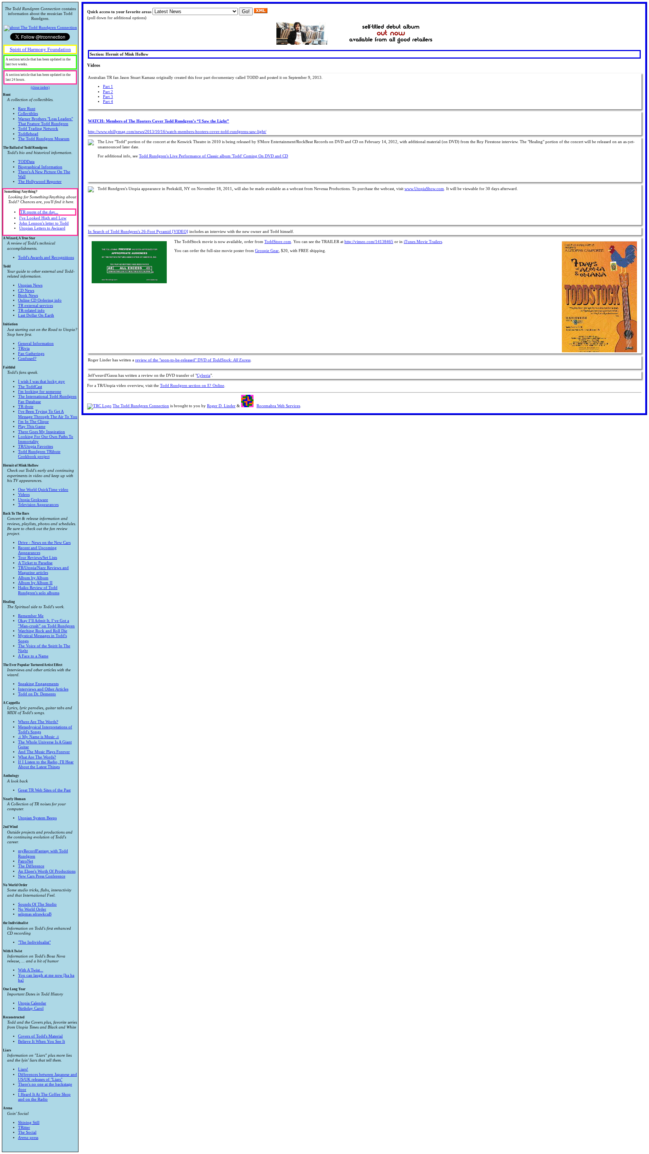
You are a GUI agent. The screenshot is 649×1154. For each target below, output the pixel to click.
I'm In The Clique (33, 422)
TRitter (24, 1127)
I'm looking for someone (39, 392)
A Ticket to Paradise (35, 563)
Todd (39, 291)
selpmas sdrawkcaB (34, 914)
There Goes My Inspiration (41, 432)
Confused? (27, 358)
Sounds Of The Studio (37, 904)
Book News (28, 295)
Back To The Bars (39, 553)
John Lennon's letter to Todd (44, 223)
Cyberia (203, 375)
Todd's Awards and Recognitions (46, 257)
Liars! (23, 1069)
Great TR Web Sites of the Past (44, 790)
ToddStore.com (277, 242)
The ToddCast (30, 387)
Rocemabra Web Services (278, 406)
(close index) (40, 87)
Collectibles (28, 114)
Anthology (37, 783)
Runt (38, 117)
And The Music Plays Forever (44, 752)
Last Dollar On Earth (36, 315)
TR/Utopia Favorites (35, 446)
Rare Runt (26, 109)
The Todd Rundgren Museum (43, 139)
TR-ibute (25, 407)
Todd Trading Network (38, 129)
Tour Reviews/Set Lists (37, 558)
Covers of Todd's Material (40, 1036)
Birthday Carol (31, 1008)
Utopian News (30, 285)
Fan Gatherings (31, 354)
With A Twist (38, 965)
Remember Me (31, 616)
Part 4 (108, 102)
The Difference (31, 866)
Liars (40, 1075)
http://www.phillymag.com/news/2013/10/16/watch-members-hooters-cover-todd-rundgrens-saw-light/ (177, 132)
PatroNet (25, 861)
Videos (24, 494)
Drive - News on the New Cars (44, 543)
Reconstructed (40, 1029)
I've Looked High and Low (42, 218)
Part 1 (108, 87)
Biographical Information (40, 167)
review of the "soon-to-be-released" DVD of (193, 360)
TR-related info (31, 310)
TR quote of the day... (39, 212)
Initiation (40, 341)
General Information (36, 343)
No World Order (37, 899)
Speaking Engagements (38, 684)
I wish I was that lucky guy (41, 381)
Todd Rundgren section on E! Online (192, 386)
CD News (26, 290)
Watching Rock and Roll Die (42, 631)
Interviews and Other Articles (43, 689)
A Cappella (38, 735)
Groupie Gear (267, 251)
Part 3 (108, 97)
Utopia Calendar (32, 1003)
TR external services (35, 306)
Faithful (40, 412)
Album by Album (33, 578)
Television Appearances (38, 505)
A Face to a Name (33, 656)
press (28, 1138)
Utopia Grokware (33, 500)
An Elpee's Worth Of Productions (46, 871)
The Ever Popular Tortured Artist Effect (37, 679)
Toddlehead (28, 134)
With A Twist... (30, 970)
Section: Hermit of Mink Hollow (119, 54)
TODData (26, 162)
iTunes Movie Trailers (423, 242)
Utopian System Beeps (37, 818)
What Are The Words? (37, 757)
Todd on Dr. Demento (37, 694)
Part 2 (108, 92)
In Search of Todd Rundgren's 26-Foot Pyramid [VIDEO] (138, 232)
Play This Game (31, 426)
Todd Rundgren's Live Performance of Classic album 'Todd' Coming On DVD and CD (213, 156)
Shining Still (28, 1123)
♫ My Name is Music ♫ (38, 737)
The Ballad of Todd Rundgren (37, 165)
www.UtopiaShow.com (424, 189)
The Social (27, 1132)
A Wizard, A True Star (38, 248)
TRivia (24, 348)
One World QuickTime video (43, 490)
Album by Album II (35, 583)
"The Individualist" (34, 942)
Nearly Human (34, 808)
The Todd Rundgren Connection (141, 406)
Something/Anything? (40, 210)
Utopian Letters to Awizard (42, 228)
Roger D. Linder (221, 406)
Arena (21, 1122)
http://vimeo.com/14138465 (368, 242)
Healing (39, 629)
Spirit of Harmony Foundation (40, 49)
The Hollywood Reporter (40, 182)
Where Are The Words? (38, 722)
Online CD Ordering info (40, 300)
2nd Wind (39, 851)
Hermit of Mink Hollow (38, 485)
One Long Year (33, 999)
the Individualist (37, 932)
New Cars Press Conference (41, 876)
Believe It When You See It (41, 1041)
